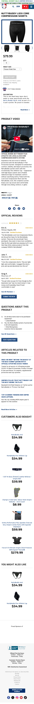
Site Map (17, 673)
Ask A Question (9, 340)
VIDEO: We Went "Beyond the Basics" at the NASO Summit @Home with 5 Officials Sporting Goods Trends (16, 362)
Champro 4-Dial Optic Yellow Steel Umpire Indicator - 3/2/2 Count (17, 501)
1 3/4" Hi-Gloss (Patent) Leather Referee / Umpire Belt (17, 478)
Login (18, 6)
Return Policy (17, 679)
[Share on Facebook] (9, 208)
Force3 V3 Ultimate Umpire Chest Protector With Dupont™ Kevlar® (17, 549)
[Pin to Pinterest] (19, 208)
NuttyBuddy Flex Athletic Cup (17, 456)
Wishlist (5, 198)
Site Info (17, 675)
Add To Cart (10, 77)
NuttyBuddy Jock (17, 435)
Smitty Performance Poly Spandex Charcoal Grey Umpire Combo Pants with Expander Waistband (17, 525)
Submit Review (9, 297)
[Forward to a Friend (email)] (23, 208)
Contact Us (17, 682)
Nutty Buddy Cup (9, 100)
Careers (17, 684)
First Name (8, 645)
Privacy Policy (17, 677)
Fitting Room (14, 89)
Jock (19, 100)
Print (13, 198)
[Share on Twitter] (14, 208)
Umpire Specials (26, 1)
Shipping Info (17, 680)
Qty (4, 61)
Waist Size (7, 67)
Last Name (8, 651)
